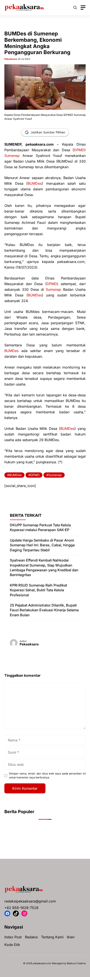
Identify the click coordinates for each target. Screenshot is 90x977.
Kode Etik (12, 944)
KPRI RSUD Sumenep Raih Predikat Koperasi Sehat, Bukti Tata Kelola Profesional (38, 590)
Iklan (70, 937)
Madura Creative (76, 963)
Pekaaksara (10, 59)
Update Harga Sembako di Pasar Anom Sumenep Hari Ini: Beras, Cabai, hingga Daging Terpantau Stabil (42, 545)
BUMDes (35, 183)
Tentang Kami (52, 937)
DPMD (79, 150)
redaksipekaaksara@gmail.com (30, 901)
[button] (75, 7)
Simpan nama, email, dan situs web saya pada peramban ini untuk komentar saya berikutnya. (47, 775)
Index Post (13, 937)
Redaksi (31, 937)
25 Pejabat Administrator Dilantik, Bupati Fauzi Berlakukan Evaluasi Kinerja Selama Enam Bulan (44, 610)
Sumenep (12, 155)
